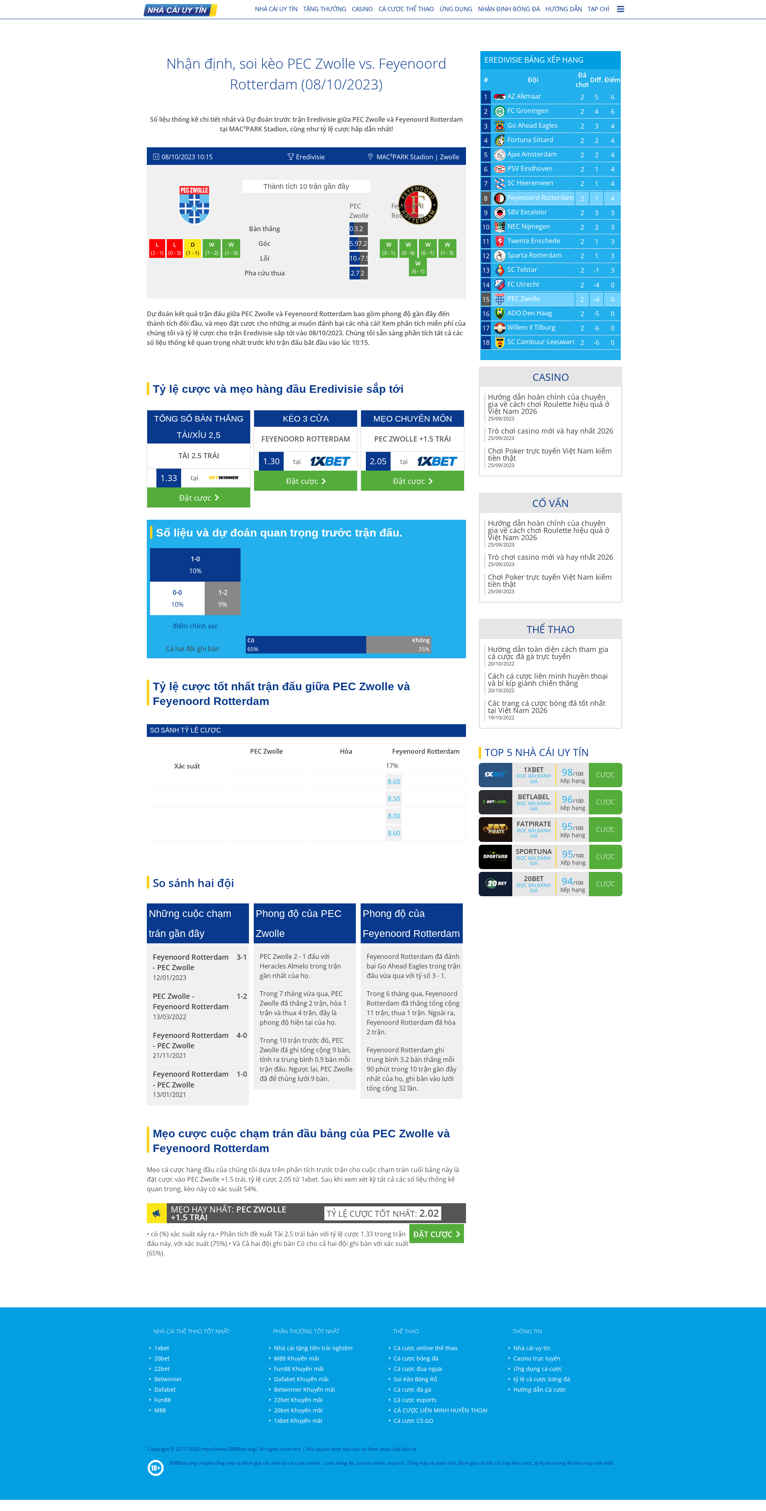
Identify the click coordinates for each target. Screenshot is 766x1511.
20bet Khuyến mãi (298, 1410)
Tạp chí (598, 9)
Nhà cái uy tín (532, 1348)
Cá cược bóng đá (416, 1358)
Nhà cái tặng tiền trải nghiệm (313, 1348)
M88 (160, 1410)
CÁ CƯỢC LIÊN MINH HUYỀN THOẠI (441, 1410)
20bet (162, 1358)
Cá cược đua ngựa (418, 1368)
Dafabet (165, 1389)
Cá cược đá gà (412, 1389)
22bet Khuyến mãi (298, 1400)
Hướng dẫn (563, 9)
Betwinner (168, 1379)
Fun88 (162, 1400)
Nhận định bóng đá (509, 9)
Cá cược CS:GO (413, 1420)
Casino (362, 9)
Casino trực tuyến (537, 1358)
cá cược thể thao (406, 9)
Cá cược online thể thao (425, 1348)
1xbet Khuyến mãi (298, 1420)
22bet (162, 1368)
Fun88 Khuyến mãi (299, 1368)
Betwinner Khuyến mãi (304, 1389)
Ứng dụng (456, 9)
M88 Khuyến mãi (296, 1358)
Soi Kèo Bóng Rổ (415, 1379)
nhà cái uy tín (276, 9)
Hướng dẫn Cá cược (539, 1389)
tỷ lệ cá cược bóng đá (541, 1379)
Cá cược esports (415, 1400)
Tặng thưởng (324, 9)
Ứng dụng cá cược (537, 1368)
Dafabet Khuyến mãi (301, 1379)
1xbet (161, 1348)
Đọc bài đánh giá (534, 778)
